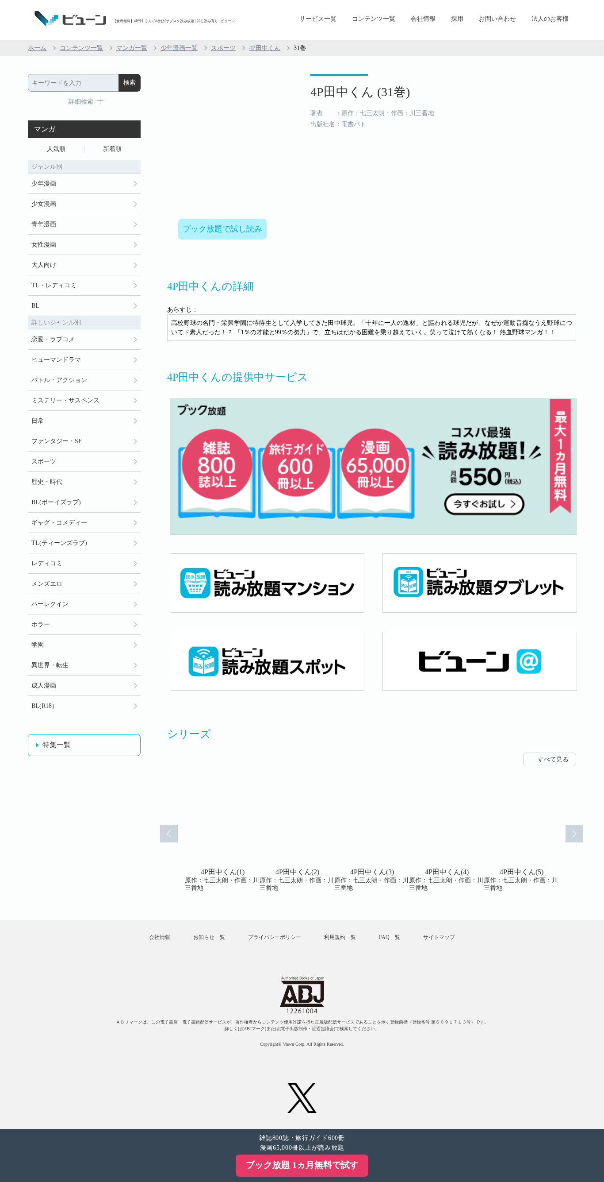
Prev (169, 833)
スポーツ (223, 48)
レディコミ (46, 563)
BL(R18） (44, 706)
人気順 (56, 149)
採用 (457, 18)
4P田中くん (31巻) (360, 92)
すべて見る (553, 759)
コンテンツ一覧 (373, 18)
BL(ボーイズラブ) (56, 502)
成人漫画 (43, 685)
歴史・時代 (46, 482)
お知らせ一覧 (209, 937)
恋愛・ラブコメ (53, 339)
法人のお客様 (550, 18)
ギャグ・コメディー (59, 522)
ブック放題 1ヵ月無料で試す (302, 1165)
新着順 (112, 149)
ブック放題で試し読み (222, 228)
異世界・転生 (50, 665)
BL (35, 305)
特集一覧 (56, 745)
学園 (37, 644)
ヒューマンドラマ (56, 359)
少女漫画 (43, 204)
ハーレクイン (50, 604)
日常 (37, 420)
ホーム (37, 48)
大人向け (43, 265)
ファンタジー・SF (56, 441)
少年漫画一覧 (179, 48)
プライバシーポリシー (274, 937)
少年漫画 (43, 183)
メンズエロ (46, 583)
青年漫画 (43, 224)
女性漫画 (43, 244)
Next (574, 833)
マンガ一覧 (131, 48)
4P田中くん (264, 48)
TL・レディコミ (53, 285)
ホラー (40, 624)
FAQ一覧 (389, 937)
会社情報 (423, 18)
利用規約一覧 (340, 937)
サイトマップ (439, 937)
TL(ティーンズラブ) (59, 543)
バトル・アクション (59, 380)
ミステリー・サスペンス (65, 400)
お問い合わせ (497, 18)
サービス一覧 (317, 18)
